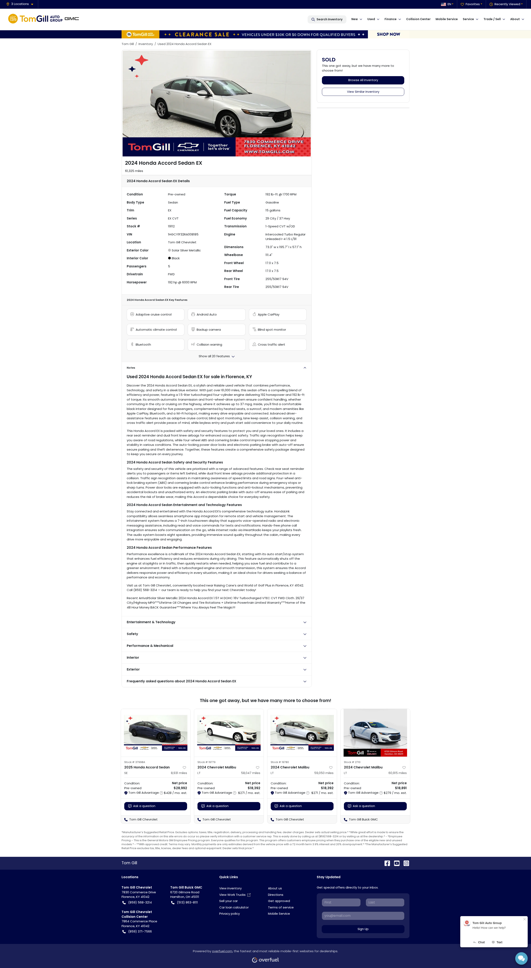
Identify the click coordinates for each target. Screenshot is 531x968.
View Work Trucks (232, 894)
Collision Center (418, 19)
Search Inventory (329, 19)
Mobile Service (447, 19)
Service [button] (468, 19)
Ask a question (144, 806)
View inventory (230, 888)
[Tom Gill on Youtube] (395, 863)
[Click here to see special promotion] (265, 34)
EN (449, 4)
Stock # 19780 (280, 762)
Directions (275, 894)
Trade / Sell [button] (492, 19)
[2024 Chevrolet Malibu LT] (229, 733)
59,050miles (324, 773)
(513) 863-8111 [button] (187, 902)
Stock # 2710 (352, 762)
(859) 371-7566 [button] (140, 931)
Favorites (473, 4)
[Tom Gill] (45, 19)
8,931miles (179, 773)
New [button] (354, 19)
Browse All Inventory (363, 80)
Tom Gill (128, 44)
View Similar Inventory (363, 92)
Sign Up (363, 929)
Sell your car (228, 901)
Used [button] (371, 19)
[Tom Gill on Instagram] (404, 863)
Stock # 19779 (206, 762)
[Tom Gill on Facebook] (385, 863)
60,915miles (398, 773)
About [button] (515, 19)
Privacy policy (229, 913)
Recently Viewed (507, 4)
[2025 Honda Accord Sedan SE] (155, 733)
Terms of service (281, 907)
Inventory (146, 44)
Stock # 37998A (134, 762)
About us (275, 888)
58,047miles (250, 773)
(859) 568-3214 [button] (140, 902)
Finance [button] (391, 19)
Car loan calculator (234, 907)
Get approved (279, 901)
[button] (21, 4)
